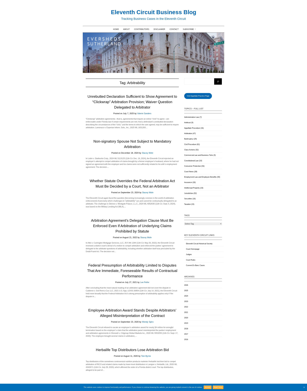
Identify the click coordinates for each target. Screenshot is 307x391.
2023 (186, 301)
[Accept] (304, 387)
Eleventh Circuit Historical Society (199, 244)
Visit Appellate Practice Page (198, 96)
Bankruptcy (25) (190, 139)
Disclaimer (159, 29)
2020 (186, 318)
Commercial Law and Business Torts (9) (200, 155)
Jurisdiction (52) (190, 193)
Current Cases (195, 265)
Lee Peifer (144, 282)
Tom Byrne (146, 356)
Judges (189, 254)
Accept (207, 387)
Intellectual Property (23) (193, 188)
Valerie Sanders (144, 113)
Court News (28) (190, 172)
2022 (186, 307)
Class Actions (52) (191, 150)
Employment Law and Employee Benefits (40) (202, 177)
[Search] (218, 81)
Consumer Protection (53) (194, 166)
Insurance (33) (190, 182)
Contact (174, 29)
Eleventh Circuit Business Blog (153, 12)
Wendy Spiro (148, 322)
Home (116, 29)
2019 (186, 323)
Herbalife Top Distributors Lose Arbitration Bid (132, 350)
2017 (186, 334)
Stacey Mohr (147, 153)
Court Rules (190, 260)
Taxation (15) (189, 204)
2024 (186, 296)
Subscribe (188, 29)
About (126, 29)
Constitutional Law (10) (193, 161)
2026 (186, 285)
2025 (186, 290)
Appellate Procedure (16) (194, 128)
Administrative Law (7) (193, 117)
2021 (186, 312)
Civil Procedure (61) (192, 144)
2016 (186, 339)
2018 (186, 329)
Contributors (141, 29)
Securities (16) (190, 199)
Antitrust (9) (188, 122)
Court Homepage (192, 249)
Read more (218, 387)
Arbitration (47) (190, 133)
